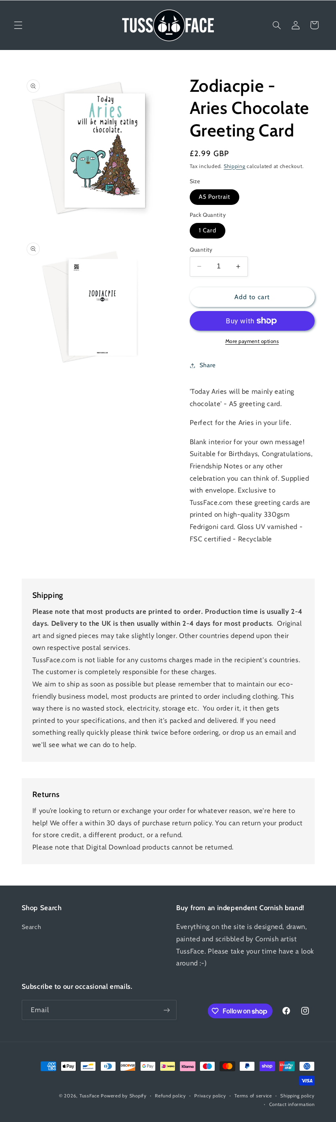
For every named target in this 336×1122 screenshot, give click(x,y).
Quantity (201, 249)
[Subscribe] (166, 1010)
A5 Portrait (215, 196)
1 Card (207, 230)
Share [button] (208, 365)
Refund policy (170, 1096)
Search (31, 927)
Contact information (292, 1104)
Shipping (234, 166)
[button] (18, 25)
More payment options (252, 341)
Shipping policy (297, 1096)
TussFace (89, 1096)
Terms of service (253, 1096)
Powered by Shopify (123, 1096)
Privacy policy (210, 1096)
